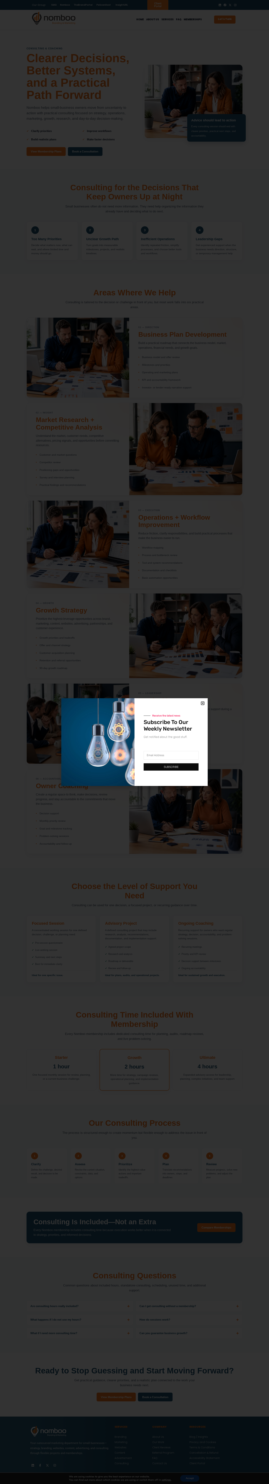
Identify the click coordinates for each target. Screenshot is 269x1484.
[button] (202, 703)
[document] (134, 742)
